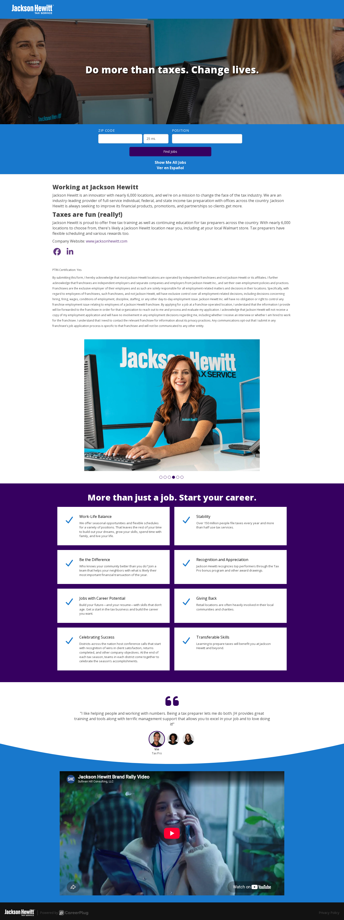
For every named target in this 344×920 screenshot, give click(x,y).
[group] (172, 385)
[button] (160, 437)
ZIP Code (106, 130)
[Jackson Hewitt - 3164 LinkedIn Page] (70, 252)
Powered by (49, 873)
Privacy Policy (329, 873)
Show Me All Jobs (170, 162)
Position (180, 130)
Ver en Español (170, 167)
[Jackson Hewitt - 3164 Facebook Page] (57, 252)
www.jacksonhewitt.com (106, 241)
